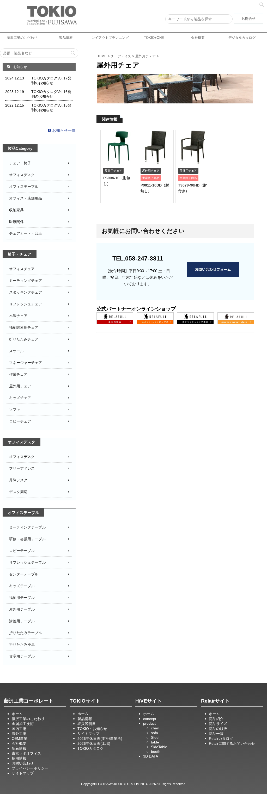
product (149, 723)
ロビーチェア (20, 421)
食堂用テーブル (22, 656)
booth (155, 751)
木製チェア (18, 316)
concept (149, 719)
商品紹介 (216, 719)
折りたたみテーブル (25, 633)
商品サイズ (218, 724)
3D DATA (150, 756)
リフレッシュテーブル (27, 562)
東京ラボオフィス (26, 753)
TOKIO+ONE (154, 38)
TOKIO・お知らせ (92, 729)
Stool (155, 737)
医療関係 (16, 222)
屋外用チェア (20, 386)
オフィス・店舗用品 (25, 198)
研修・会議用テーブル (27, 539)
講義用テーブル (22, 621)
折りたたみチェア (23, 339)
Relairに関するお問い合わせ (232, 743)
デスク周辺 (18, 492)
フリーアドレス (22, 468)
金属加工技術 (23, 724)
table (155, 742)
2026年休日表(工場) (93, 743)
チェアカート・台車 (25, 233)
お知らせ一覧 (63, 130)
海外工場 (19, 733)
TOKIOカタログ (90, 748)
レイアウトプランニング (110, 38)
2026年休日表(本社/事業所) (99, 738)
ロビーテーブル (22, 551)
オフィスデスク (22, 175)
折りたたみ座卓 (22, 644)
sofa (154, 733)
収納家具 (16, 210)
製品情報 (66, 38)
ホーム (17, 714)
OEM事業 (19, 738)
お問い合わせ (23, 763)
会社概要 (198, 38)
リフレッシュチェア (25, 304)
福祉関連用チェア (23, 327)
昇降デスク (18, 480)
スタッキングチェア (25, 292)
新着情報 (19, 748)
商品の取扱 (218, 729)
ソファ (14, 409)
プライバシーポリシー (30, 768)
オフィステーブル (23, 186)
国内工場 (19, 729)
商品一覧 (216, 733)
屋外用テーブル (22, 609)
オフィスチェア (22, 269)
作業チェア (18, 374)
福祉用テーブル (22, 598)
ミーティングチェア (25, 280)
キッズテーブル (22, 586)
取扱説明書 (86, 724)
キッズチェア (20, 398)
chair (155, 728)
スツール (16, 351)
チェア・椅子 (20, 163)
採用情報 (19, 758)
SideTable (159, 747)
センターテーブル (23, 574)
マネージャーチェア (25, 363)
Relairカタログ (221, 738)
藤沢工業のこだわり (22, 38)
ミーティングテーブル (27, 527)
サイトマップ (23, 773)
